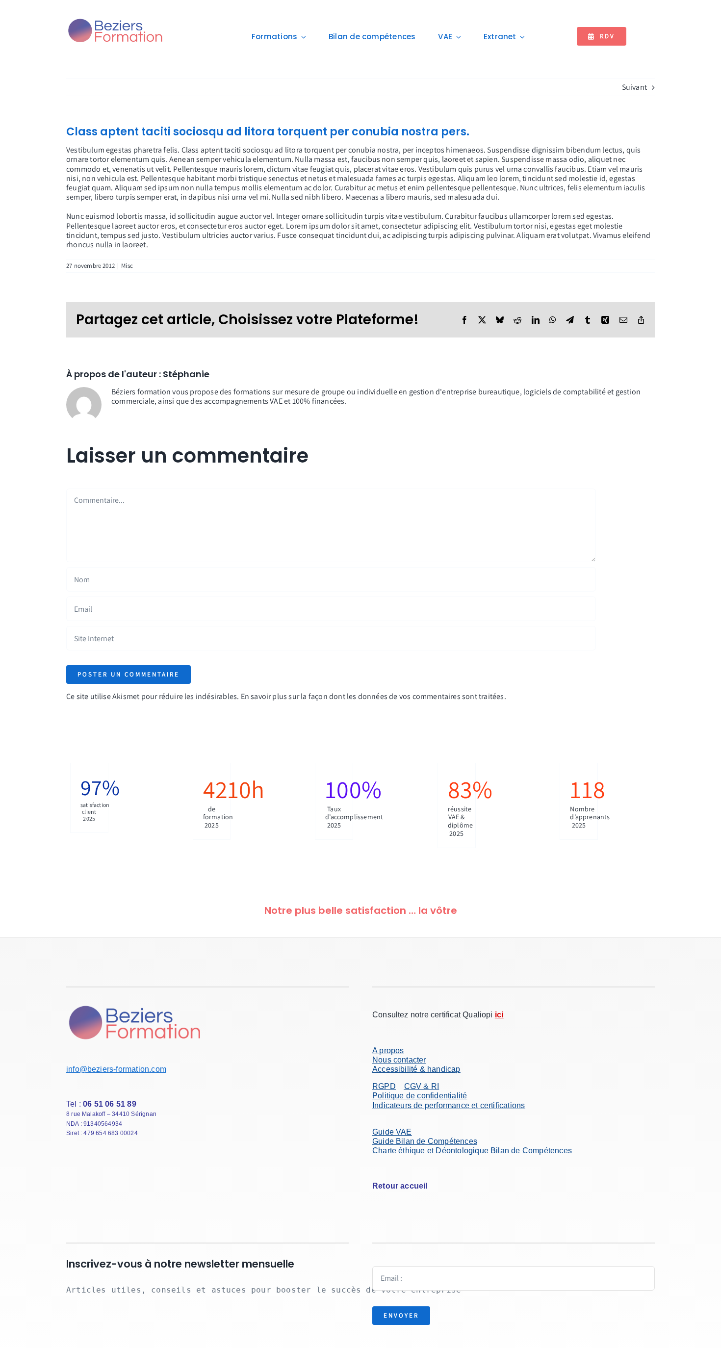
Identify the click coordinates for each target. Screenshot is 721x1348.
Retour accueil (400, 1186)
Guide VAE (392, 1132)
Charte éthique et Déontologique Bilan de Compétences (472, 1150)
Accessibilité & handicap (416, 1069)
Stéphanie (186, 374)
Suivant (634, 87)
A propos (388, 1050)
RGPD (384, 1086)
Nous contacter (399, 1060)
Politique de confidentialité (419, 1095)
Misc (127, 265)
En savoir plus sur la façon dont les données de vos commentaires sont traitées (372, 696)
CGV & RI (421, 1086)
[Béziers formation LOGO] (115, 20)
